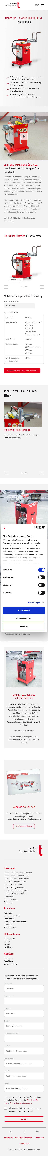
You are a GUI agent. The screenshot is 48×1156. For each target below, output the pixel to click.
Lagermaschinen (10, 899)
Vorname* (8, 983)
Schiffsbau (8, 924)
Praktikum (8, 958)
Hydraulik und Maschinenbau (15, 921)
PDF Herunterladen (24, 826)
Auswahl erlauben (24, 618)
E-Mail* (7, 1008)
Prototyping (8, 896)
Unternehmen (12, 934)
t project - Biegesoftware (14, 887)
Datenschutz (24, 1143)
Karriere (9, 954)
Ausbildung (8, 961)
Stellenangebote (10, 964)
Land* (6, 1083)
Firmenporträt (9, 938)
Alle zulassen (24, 610)
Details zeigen (34, 602)
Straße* (7, 1046)
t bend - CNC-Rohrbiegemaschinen (18, 872)
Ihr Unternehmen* (11, 1033)
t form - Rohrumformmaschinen (16, 878)
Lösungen (9, 868)
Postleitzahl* (9, 1058)
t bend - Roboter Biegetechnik (16, 875)
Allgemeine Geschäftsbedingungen (18, 1138)
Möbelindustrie (10, 927)
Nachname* (8, 996)
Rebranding (8, 902)
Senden (24, 1119)
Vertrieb (7, 944)
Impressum (39, 1138)
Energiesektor (9, 918)
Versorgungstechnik (12, 916)
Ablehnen (24, 626)
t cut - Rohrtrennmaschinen (15, 881)
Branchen (9, 908)
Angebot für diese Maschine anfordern (22, 370)
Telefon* (7, 1021)
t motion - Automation (13, 884)
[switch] (41, 577)
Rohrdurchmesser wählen (11, 301)
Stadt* (6, 1071)
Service (7, 941)
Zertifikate (8, 947)
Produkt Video (15, 279)
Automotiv (8, 913)
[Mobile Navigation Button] (42, 5)
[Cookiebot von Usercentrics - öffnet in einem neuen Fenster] (34, 527)
